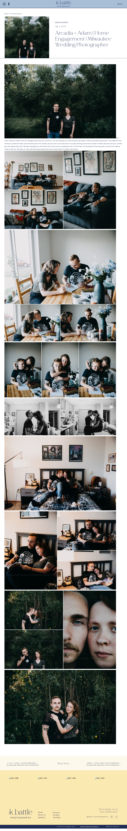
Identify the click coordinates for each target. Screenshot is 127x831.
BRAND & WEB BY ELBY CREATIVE (89, 826)
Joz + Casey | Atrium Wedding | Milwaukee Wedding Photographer (23, 764)
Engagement (62, 22)
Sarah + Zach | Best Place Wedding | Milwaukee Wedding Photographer (103, 764)
